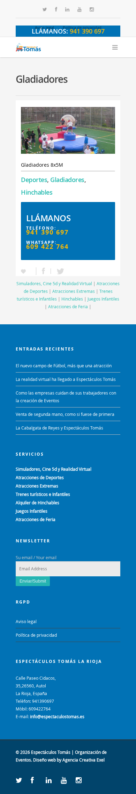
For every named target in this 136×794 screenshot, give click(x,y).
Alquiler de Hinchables (37, 502)
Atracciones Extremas (73, 291)
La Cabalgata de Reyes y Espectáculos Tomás (59, 428)
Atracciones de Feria (68, 306)
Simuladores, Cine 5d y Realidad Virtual (54, 283)
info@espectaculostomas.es (57, 716)
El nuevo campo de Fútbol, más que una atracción (64, 365)
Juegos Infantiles (103, 299)
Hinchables (36, 192)
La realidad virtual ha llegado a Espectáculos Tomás (66, 379)
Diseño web (44, 760)
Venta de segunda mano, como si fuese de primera (65, 414)
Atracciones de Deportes (40, 477)
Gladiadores (67, 179)
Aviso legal (44, 27)
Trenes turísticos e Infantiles (43, 494)
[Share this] (43, 271)
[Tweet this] (58, 271)
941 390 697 (47, 232)
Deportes (34, 179)
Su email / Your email (36, 557)
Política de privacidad (82, 27)
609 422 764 (47, 246)
